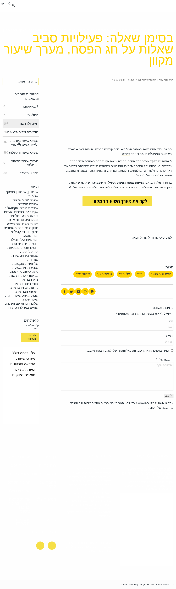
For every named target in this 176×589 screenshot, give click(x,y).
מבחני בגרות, (29, 255)
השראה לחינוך (18, 474)
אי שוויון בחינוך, (15, 192)
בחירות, (18, 212)
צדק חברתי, (30, 279)
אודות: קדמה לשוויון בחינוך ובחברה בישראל (19, 505)
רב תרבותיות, (19, 287)
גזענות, (8, 212)
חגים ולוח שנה (20, 123)
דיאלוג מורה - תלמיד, (23, 216)
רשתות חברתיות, (26, 291)
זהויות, (34, 224)
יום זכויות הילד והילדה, (23, 240)
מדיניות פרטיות (129, 584)
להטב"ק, (24, 252)
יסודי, (34, 252)
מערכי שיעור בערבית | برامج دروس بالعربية (20, 142)
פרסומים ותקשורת (23, 521)
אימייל (169, 336)
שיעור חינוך (104, 274)
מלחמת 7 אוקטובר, (25, 264)
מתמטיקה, (19, 267)
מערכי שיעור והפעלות (112, 30)
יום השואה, (30, 236)
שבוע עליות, (30, 295)
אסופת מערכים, (27, 204)
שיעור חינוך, (13, 295)
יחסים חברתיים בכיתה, (22, 248)
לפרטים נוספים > (31, 337)
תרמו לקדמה (19, 457)
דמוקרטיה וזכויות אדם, (23, 220)
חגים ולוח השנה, (17, 224)
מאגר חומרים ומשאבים (147, 30)
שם (171, 321)
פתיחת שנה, (17, 275)
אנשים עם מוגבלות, (25, 200)
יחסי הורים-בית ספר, (24, 244)
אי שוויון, (32, 192)
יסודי (140, 274)
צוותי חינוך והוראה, (25, 283)
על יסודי (124, 274)
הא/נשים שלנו (19, 490)
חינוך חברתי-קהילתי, (24, 232)
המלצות (20, 115)
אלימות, (33, 196)
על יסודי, (32, 275)
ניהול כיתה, (30, 271)
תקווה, (10, 307)
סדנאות (49, 519)
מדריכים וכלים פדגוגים (20, 132)
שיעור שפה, (30, 299)
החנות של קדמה (48, 484)
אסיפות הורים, (28, 208)
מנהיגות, (32, 267)
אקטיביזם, (31, 212)
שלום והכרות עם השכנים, (21, 303)
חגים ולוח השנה (161, 274)
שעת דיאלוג (20, 465)
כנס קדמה (47, 465)
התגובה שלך (164, 359)
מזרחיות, (32, 259)
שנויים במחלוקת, (26, 307)
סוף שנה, (16, 271)
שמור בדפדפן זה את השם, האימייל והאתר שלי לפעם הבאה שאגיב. (128, 350)
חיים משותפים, (13, 228)
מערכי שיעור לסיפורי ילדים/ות (20, 162)
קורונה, (33, 287)
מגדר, (15, 255)
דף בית (50, 457)
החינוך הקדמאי (17, 482)
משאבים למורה (43, 474)
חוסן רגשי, (31, 228)
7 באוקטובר (20, 106)
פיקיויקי (126, 154)
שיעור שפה (82, 274)
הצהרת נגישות (44, 532)
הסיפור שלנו (46, 499)
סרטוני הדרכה (20, 173)
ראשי (169, 30)
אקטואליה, (11, 208)
